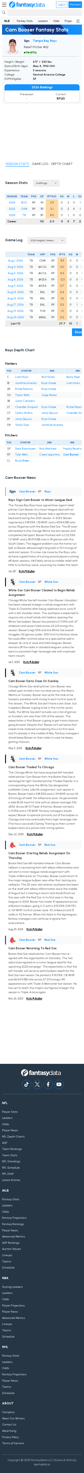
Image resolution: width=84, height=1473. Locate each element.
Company (8, 1412)
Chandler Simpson (26, 407)
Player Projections (13, 1305)
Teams (6, 1261)
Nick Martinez (47, 448)
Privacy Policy (10, 1437)
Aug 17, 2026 (15, 304)
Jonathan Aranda (25, 383)
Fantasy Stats (25, 21)
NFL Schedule (11, 1167)
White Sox (51, 582)
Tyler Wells (21, 454)
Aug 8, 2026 (15, 279)
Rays (47, 491)
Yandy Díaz (22, 424)
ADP (4, 1143)
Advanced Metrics (13, 1236)
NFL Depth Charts (13, 1136)
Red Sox (49, 845)
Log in (61, 4)
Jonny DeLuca (49, 412)
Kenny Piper (73, 377)
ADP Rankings (10, 1243)
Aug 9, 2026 (15, 286)
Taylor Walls (22, 395)
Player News (10, 1130)
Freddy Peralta (72, 448)
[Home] (27, 4)
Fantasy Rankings (13, 1224)
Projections (71, 21)
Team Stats (9, 1155)
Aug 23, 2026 (15, 317)
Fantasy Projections (14, 1218)
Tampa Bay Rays (45, 41)
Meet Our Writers (13, 1418)
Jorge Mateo (49, 395)
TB (24, 215)
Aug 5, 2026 (15, 273)
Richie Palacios (24, 388)
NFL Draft (8, 1174)
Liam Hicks (21, 377)
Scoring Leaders (12, 1287)
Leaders (43, 21)
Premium (75, 4)
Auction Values (11, 1249)
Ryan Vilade (48, 383)
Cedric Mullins (23, 412)
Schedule (8, 1267)
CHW (24, 209)
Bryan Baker (22, 460)
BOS (24, 202)
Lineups (7, 1255)
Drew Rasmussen (25, 448)
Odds (56, 21)
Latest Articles (11, 1180)
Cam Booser (71, 454)
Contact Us (9, 1424)
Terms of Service (13, 1443)
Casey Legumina (49, 454)
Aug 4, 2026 (15, 267)
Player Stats (10, 1112)
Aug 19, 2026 (15, 311)
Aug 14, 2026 (15, 292)
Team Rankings (12, 1149)
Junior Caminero (25, 400)
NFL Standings (11, 1161)
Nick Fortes (48, 377)
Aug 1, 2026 (15, 260)
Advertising (9, 1431)
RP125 (61, 98)
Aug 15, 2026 (15, 298)
